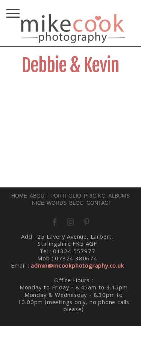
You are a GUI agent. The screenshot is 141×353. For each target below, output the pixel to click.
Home (19, 196)
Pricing (95, 196)
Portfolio (65, 196)
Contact (99, 203)
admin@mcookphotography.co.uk (77, 266)
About (39, 196)
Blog (76, 203)
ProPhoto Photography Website (75, 344)
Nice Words (49, 203)
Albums (119, 196)
